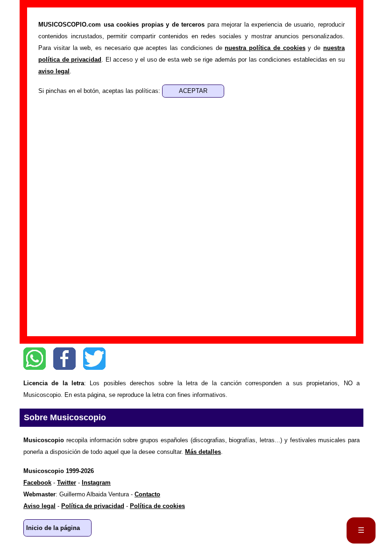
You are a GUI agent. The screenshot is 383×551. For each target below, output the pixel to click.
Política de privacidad (92, 505)
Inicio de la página (53, 527)
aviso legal (54, 71)
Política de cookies (157, 505)
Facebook (64, 358)
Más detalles (203, 451)
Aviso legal (39, 505)
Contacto (147, 494)
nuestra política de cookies (265, 47)
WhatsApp (34, 358)
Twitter (94, 358)
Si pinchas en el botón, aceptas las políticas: (100, 90)
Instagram (96, 482)
